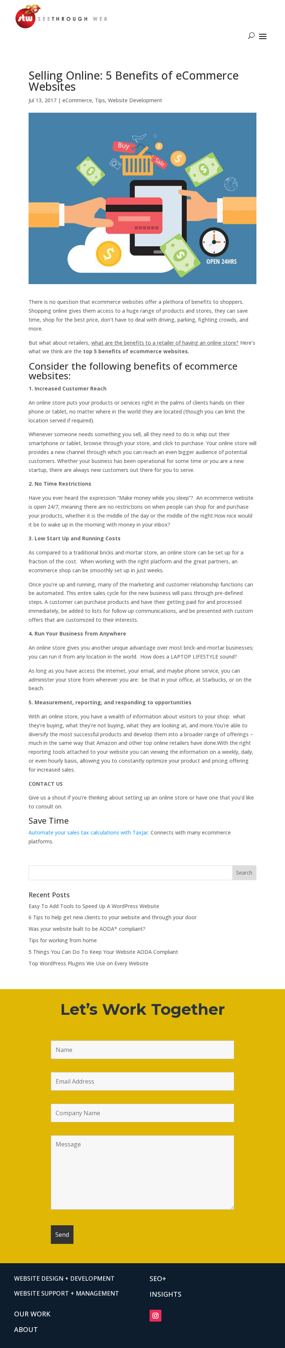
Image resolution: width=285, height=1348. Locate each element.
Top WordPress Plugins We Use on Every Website (88, 963)
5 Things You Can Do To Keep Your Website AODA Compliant (103, 951)
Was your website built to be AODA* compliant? (87, 928)
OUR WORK (32, 1313)
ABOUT (26, 1329)
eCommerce (77, 100)
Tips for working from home (63, 940)
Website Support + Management (66, 1293)
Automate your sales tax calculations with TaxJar (88, 832)
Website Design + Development (64, 1278)
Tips (100, 100)
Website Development (135, 100)
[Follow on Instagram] (155, 1316)
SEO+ (158, 1278)
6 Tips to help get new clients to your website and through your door (113, 917)
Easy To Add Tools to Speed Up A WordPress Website (94, 906)
